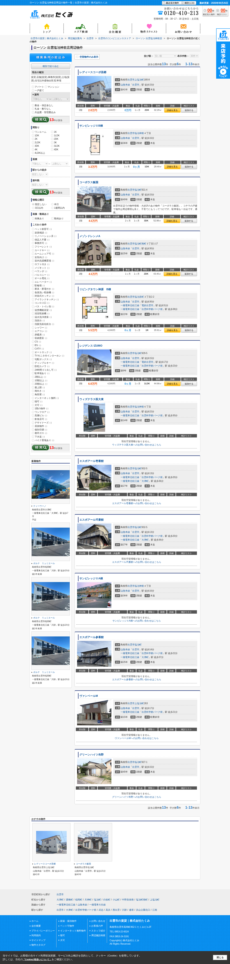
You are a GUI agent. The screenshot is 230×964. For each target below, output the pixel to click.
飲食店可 (41, 419)
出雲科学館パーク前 (152, 309)
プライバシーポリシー (43, 930)
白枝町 (106, 899)
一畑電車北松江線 (130, 305)
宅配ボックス (43, 359)
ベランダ (41, 271)
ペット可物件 (67, 925)
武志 (101, 910)
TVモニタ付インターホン (49, 355)
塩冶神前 (139, 133)
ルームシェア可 (44, 253)
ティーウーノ (39, 506)
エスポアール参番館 (91, 637)
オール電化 (42, 278)
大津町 (145, 481)
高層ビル (41, 415)
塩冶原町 (139, 296)
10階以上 (41, 380)
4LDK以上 (40, 153)
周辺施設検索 (98, 935)
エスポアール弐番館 (91, 519)
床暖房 (40, 334)
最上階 (40, 387)
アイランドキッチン (47, 299)
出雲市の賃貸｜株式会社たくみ (130, 920)
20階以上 (41, 384)
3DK (37, 146)
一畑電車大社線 (97, 904)
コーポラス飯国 (88, 182)
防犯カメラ (42, 366)
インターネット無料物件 (73, 930)
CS (38, 341)
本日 (56, 204)
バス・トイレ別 (44, 306)
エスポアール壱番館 (91, 461)
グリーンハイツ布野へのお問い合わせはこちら (136, 797)
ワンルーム (40, 132)
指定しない (41, 204)
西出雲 (116, 910)
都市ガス (41, 433)
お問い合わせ (98, 921)
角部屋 (40, 394)
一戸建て (39, 90)
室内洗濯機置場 (44, 260)
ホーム (34, 921)
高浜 (108, 910)
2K (36, 139)
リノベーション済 (45, 236)
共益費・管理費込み (45, 112)
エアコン (41, 331)
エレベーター (43, 282)
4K (36, 149)
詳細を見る (172, 110)
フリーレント (43, 246)
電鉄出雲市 (147, 305)
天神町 (88, 899)
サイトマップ (38, 940)
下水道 (40, 436)
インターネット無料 (47, 398)
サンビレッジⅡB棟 (91, 125)
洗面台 (40, 320)
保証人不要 (42, 239)
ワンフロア (42, 412)
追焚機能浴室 (43, 310)
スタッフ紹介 (98, 930)
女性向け (41, 257)
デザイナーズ (43, 422)
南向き (40, 391)
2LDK (37, 142)
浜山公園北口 (143, 910)
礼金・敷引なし (43, 108)
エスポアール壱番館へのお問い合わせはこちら (136, 503)
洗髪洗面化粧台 (44, 324)
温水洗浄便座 (43, 317)
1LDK (57, 135)
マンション (53, 86)
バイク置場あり (44, 440)
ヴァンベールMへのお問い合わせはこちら (137, 738)
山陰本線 (125, 84)
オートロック (43, 352)
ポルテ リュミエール (44, 563)
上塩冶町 (139, 79)
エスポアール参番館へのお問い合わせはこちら (136, 679)
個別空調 (41, 429)
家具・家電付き (44, 289)
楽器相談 (41, 232)
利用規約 (36, 935)
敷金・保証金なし (44, 105)
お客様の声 (97, 925)
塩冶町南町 (140, 243)
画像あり (39, 218)
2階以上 (40, 377)
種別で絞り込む (51, 66)
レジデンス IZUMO (90, 345)
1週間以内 (59, 208)
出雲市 (131, 79)
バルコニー (42, 275)
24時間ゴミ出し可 (46, 370)
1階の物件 (41, 408)
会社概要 (36, 925)
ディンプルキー (44, 363)
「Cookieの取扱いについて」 (37, 959)
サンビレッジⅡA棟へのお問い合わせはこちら (136, 620)
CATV (39, 348)
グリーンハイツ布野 (91, 754)
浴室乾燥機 (42, 313)
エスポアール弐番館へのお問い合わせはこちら (136, 562)
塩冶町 (138, 189)
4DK (56, 149)
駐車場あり (42, 373)
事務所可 (41, 243)
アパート (39, 86)
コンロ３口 (42, 303)
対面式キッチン (44, 296)
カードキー (42, 250)
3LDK (57, 146)
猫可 (38, 401)
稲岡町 (78, 899)
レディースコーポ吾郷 (92, 72)
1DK (37, 135)
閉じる (220, 957)
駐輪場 (40, 285)
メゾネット (42, 268)
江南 (154, 910)
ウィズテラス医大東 (91, 399)
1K (55, 132)
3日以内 (39, 208)
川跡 (124, 910)
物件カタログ (38, 945)
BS (38, 345)
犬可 (38, 405)
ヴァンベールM (88, 695)
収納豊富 (41, 338)
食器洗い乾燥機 (44, 292)
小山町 (116, 899)
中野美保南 (128, 899)
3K (55, 142)
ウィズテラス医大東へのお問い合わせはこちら (136, 444)
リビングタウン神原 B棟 (95, 289)
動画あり (59, 218)
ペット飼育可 (43, 229)
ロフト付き (42, 264)
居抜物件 (41, 426)
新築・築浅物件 (68, 921)
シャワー (41, 327)
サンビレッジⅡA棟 (91, 578)
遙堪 (131, 910)
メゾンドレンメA (89, 236)
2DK (56, 139)
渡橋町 (69, 899)
